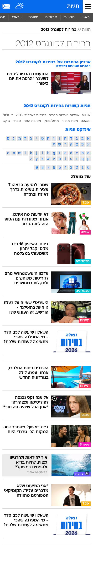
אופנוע (74, 115)
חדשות (69, 17)
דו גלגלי (7, 115)
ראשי (86, 17)
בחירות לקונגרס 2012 (58, 30)
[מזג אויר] (20, 6)
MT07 (86, 115)
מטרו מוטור (70, 121)
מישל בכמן (51, 121)
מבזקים (51, 17)
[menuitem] (69, 17)
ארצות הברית (58, 115)
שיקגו (6, 121)
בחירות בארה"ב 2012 (31, 115)
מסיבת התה (32, 121)
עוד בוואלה (81, 177)
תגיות (73, 6)
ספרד (17, 121)
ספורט (33, 17)
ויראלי (16, 17)
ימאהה (86, 121)
